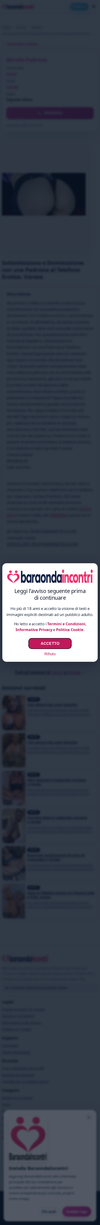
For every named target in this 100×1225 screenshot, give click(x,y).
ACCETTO (50, 643)
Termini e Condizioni (66, 623)
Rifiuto (50, 654)
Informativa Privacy (34, 629)
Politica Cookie (69, 629)
